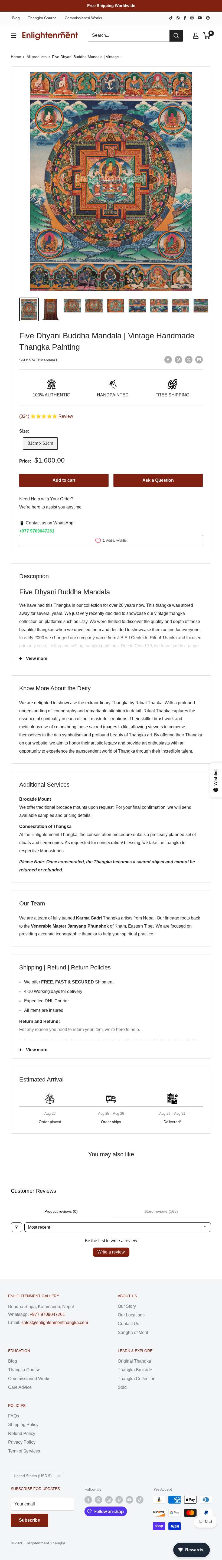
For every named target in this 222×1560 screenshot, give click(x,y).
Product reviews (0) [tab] (61, 1211)
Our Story (127, 1306)
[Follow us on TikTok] (139, 1499)
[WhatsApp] (178, 18)
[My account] (195, 36)
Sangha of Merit (133, 1332)
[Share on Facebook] (168, 359)
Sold (122, 1387)
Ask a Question (158, 480)
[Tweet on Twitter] (188, 359)
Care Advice (20, 1387)
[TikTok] (170, 18)
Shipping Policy (23, 1424)
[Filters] (16, 1227)
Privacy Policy (21, 1442)
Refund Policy (21, 1433)
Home (16, 57)
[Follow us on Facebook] (88, 1499)
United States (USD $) (33, 1476)
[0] (206, 35)
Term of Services (24, 1451)
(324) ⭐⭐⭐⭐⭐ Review (46, 416)
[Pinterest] (208, 18)
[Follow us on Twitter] (98, 1499)
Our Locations (131, 1315)
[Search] (176, 36)
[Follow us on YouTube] (129, 1499)
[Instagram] (192, 18)
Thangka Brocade (135, 1369)
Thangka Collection (136, 1378)
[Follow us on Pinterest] (119, 1499)
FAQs (13, 1416)
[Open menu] (13, 35)
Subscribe (29, 1520)
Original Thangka (134, 1361)
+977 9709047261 (36, 531)
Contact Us (128, 1323)
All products (37, 57)
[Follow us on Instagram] (109, 1499)
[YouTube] (200, 18)
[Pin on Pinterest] (178, 359)
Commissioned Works (83, 18)
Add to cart (64, 480)
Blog (16, 18)
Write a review (111, 1252)
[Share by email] (199, 359)
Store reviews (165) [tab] (161, 1211)
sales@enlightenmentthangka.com (54, 1322)
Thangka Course (42, 18)
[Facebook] (185, 18)
